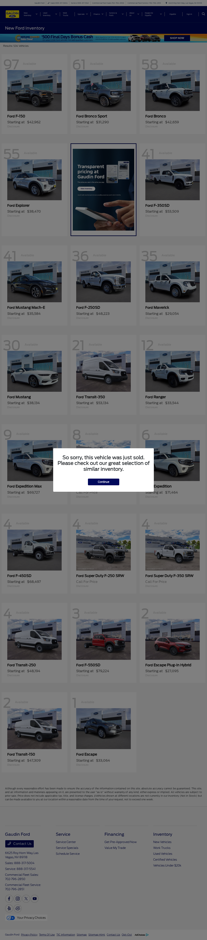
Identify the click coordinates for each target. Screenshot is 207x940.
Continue (103, 481)
